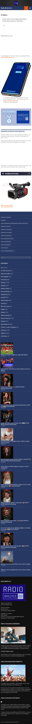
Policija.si (3, 312)
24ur (2, 267)
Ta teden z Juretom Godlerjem (8, 327)
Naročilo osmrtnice (6, 229)
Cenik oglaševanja (6, 241)
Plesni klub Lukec (5, 306)
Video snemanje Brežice (7, 205)
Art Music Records (5, 270)
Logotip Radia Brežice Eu (7, 250)
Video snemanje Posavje (7, 207)
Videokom (3, 333)
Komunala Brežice (6, 244)
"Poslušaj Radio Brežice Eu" (7, 57)
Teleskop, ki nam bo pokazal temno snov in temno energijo (15, 564)
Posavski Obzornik (5, 318)
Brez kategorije (4, 276)
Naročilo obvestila (6, 235)
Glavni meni (30, 8)
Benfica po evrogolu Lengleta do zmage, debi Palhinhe (14, 354)
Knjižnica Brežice (5, 288)
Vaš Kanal (3, 330)
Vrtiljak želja (4, 247)
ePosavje (3, 282)
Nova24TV (3, 297)
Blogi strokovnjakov (6, 273)
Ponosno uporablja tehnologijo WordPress (10, 722)
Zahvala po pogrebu (6, 232)
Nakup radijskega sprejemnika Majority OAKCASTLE (14, 223)
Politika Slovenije (5, 315)
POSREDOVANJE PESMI (7, 651)
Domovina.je (4, 279)
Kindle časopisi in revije (7, 238)
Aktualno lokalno (6, 217)
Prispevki (3, 321)
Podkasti (3, 220)
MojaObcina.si (4, 294)
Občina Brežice (4, 300)
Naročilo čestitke (6, 226)
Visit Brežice (4, 336)
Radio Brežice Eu (6, 8)
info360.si (3, 285)
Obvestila (3, 303)
